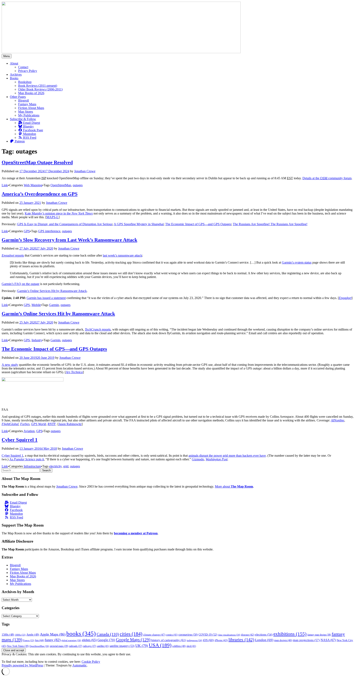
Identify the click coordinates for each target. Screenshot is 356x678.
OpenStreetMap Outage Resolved (37, 162)
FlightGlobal (10, 424)
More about (234, 486)
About (14, 63)
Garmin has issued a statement (46, 298)
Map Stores (25, 111)
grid (65, 466)
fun (39, 640)
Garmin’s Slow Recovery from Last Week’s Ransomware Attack (69, 240)
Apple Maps (53, 634)
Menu (6, 56)
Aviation (29, 431)
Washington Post (216, 459)
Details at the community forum (326, 178)
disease (247, 634)
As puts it (26, 459)
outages (78, 185)
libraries (241, 639)
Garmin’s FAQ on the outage (20, 284)
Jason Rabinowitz (70, 424)
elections (264, 634)
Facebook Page (32, 130)
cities (131, 634)
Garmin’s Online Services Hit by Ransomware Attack (52, 291)
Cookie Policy (91, 661)
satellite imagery (122, 646)
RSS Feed (29, 137)
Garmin (54, 305)
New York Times (18, 646)
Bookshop (25, 82)
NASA (328, 640)
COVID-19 (208, 634)
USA (160, 645)
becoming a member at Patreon (136, 533)
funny (53, 640)
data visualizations (229, 634)
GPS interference (49, 231)
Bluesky (28, 126)
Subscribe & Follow (23, 119)
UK (141, 646)
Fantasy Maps (27, 104)
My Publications (28, 115)
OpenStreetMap (60, 185)
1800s (20, 635)
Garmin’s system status (297, 262)
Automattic (79, 665)
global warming (71, 640)
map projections (306, 640)
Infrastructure (32, 466)
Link (5, 185)
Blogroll (23, 100)
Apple (32, 634)
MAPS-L (52, 217)
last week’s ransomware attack (122, 255)
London (264, 640)
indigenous (194, 640)
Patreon (19, 141)
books (81, 633)
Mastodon (29, 134)
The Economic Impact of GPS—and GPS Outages (198, 224)
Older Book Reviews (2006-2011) (40, 89)
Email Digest (31, 122)
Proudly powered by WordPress (22, 665)
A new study (10, 364)
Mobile (36, 305)
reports (13, 255)
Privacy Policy (27, 71)
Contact (23, 67)
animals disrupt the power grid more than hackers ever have (227, 455)
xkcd (191, 646)
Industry (37, 340)
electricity (55, 466)
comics (172, 634)
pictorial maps (59, 646)
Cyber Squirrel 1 (19, 439)
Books (14, 78)
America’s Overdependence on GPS (39, 194)
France (28, 640)
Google (106, 640)
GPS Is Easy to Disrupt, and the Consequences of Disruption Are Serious (64, 224)
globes (89, 640)
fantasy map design (319, 634)
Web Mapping (33, 185)
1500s (8, 634)
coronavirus (188, 634)
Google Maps (133, 639)
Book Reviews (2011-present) (37, 85)
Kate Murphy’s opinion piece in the (59, 213)
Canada (108, 634)
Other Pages (18, 97)
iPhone (221, 640)
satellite (103, 646)
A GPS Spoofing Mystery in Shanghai (139, 224)
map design (283, 640)
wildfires (179, 646)
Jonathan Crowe (84, 171)
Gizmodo (198, 459)
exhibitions (290, 634)
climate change (154, 634)
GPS (27, 231)
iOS (208, 640)
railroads (75, 646)
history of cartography (168, 640)
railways (89, 646)
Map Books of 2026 (31, 93)
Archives (16, 74)
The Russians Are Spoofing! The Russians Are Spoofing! (270, 224)
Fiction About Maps (31, 108)
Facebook (16, 510)
